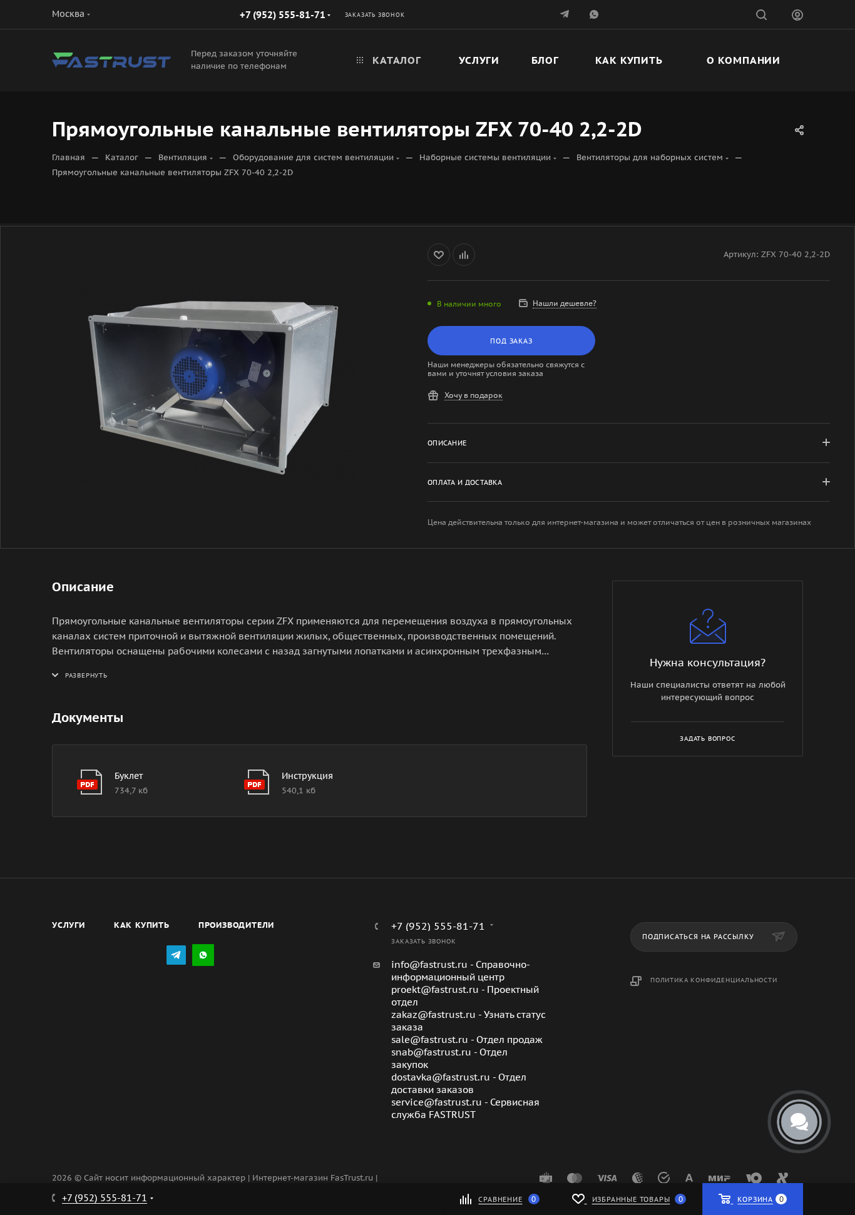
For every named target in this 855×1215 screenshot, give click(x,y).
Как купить (142, 925)
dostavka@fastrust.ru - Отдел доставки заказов (458, 1083)
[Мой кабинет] (797, 16)
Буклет (129, 775)
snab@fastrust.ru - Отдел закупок (449, 1058)
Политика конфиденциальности (713, 980)
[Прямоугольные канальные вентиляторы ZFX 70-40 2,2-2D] (214, 384)
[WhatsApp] (203, 955)
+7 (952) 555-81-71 (282, 15)
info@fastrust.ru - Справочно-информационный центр (460, 970)
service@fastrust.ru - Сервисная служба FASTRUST (465, 1108)
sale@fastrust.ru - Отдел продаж (467, 1039)
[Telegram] (565, 14)
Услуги (68, 925)
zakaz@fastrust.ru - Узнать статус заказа (468, 1021)
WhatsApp (595, 14)
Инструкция (307, 775)
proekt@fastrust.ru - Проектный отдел (465, 996)
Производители (236, 925)
